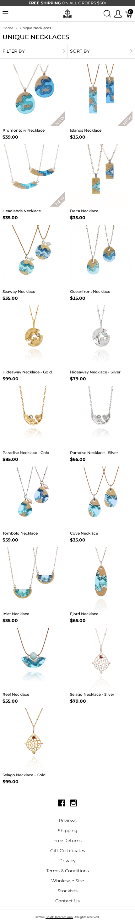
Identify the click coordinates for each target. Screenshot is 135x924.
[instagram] (73, 805)
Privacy (67, 860)
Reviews (68, 820)
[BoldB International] (67, 13)
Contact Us (67, 901)
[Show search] (107, 14)
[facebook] (62, 805)
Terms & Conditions (67, 871)
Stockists (67, 891)
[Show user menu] (118, 14)
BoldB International (59, 917)
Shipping (68, 830)
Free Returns (67, 840)
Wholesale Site (67, 881)
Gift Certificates (67, 850)
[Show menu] (5, 14)
